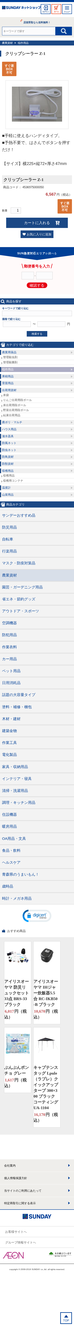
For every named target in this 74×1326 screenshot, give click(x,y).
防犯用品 (9, 635)
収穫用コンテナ (13, 480)
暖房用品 (9, 826)
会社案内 (10, 1165)
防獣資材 (8, 463)
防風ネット (9, 443)
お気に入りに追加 (39, 234)
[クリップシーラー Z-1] (37, 120)
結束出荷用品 (11, 415)
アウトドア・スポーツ (20, 611)
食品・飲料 (11, 850)
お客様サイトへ (16, 1231)
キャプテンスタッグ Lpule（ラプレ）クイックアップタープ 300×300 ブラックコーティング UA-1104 (46, 1087)
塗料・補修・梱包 (17, 707)
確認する (37, 285)
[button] (37, 916)
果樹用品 (8, 376)
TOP (66, 1320)
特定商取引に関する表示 (20, 1203)
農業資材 (7, 42)
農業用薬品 (9, 352)
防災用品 (9, 527)
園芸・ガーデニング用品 (22, 587)
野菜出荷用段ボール (16, 410)
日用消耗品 (11, 683)
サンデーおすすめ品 (18, 515)
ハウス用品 (9, 429)
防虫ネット (9, 450)
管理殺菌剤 (10, 362)
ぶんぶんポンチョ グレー (16, 1070)
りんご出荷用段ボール (17, 400)
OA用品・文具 (14, 839)
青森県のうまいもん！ (20, 874)
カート (56, 12)
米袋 (6, 395)
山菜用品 (8, 494)
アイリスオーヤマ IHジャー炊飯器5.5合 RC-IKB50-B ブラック (46, 993)
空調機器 (9, 623)
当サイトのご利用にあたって (23, 1190)
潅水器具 (8, 436)
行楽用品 (9, 551)
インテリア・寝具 (17, 779)
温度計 (6, 487)
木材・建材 (11, 719)
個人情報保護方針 (15, 1178)
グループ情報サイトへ (20, 1242)
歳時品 (7, 886)
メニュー (67, 12)
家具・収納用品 (15, 767)
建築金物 (9, 731)
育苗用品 (8, 383)
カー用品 (9, 659)
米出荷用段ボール (14, 405)
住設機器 (9, 814)
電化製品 (9, 755)
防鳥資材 (8, 456)
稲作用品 (23, 42)
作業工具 (9, 743)
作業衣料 (9, 647)
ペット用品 (11, 671)
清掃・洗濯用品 (15, 791)
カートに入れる (37, 223)
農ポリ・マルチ (12, 422)
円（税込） (15, 1014)
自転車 (7, 539)
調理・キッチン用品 (18, 803)
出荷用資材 (9, 390)
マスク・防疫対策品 (18, 563)
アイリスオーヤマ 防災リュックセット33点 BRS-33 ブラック (16, 993)
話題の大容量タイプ (18, 695)
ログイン (45, 12)
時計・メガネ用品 (17, 898)
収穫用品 (8, 470)
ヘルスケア (11, 862)
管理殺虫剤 (10, 357)
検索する (37, 333)
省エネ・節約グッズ (18, 599)
